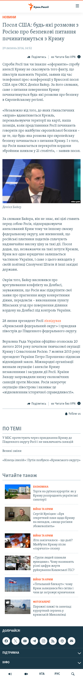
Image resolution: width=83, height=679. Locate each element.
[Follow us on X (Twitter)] (15, 641)
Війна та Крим (43, 509)
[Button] (36, 57)
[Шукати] (73, 674)
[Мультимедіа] (26, 674)
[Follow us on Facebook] (6, 641)
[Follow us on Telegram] (34, 641)
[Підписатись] (71, 641)
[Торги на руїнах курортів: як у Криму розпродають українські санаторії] (17, 491)
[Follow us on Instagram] (43, 641)
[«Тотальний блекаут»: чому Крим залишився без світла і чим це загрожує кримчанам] (17, 584)
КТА (42, 674)
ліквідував (52, 321)
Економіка (40, 486)
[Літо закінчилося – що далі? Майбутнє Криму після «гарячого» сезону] (17, 540)
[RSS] (53, 641)
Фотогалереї (41, 602)
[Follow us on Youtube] (25, 641)
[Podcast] (62, 641)
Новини (9, 17)
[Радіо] (10, 674)
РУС (57, 674)
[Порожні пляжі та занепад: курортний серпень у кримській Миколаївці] (17, 607)
